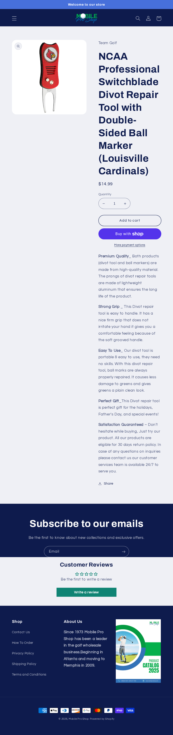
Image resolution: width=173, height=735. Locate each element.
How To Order (23, 642)
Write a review (86, 592)
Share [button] (108, 483)
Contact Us (21, 632)
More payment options (129, 245)
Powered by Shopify (102, 719)
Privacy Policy (23, 653)
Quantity (105, 194)
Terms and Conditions (29, 674)
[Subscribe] (123, 551)
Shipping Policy (24, 664)
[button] (14, 18)
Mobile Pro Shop (79, 719)
